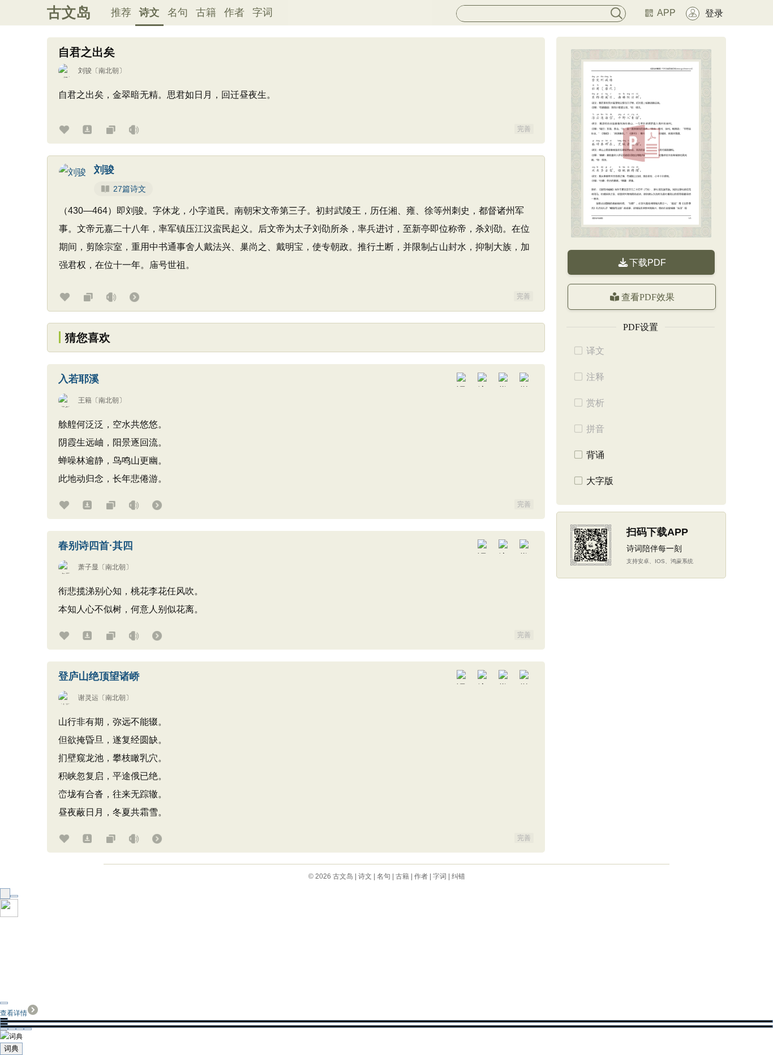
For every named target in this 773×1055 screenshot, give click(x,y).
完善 (524, 129)
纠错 (458, 876)
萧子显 (88, 567)
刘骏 (85, 71)
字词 (262, 12)
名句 (178, 12)
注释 (595, 377)
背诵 (595, 455)
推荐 (121, 12)
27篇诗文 (129, 188)
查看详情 (13, 1013)
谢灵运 (88, 698)
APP (666, 13)
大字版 (599, 481)
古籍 (206, 12)
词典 (11, 1048)
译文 (595, 351)
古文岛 (69, 12)
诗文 (149, 12)
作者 (234, 12)
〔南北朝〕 (109, 71)
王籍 (85, 400)
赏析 (595, 403)
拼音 (595, 429)
